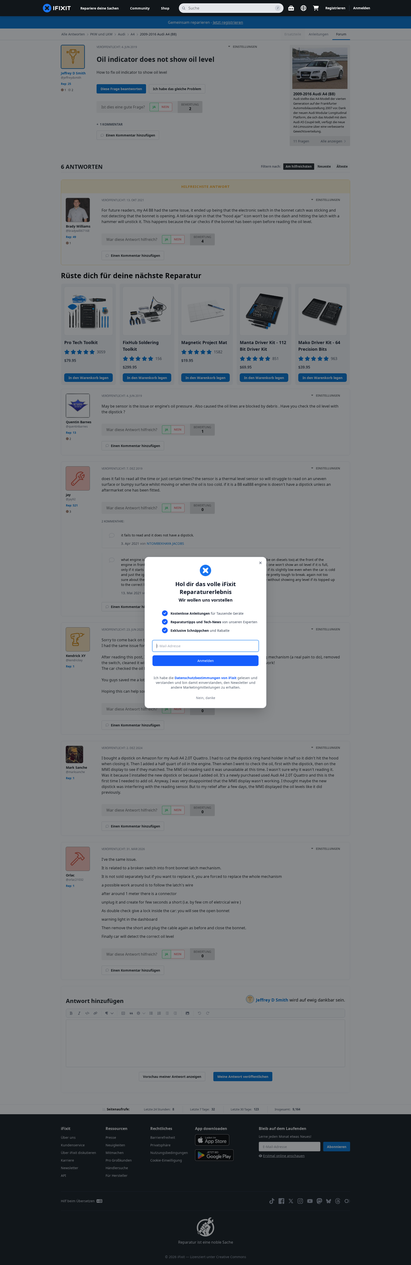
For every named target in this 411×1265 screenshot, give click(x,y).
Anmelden (205, 660)
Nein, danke (205, 698)
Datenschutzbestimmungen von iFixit (205, 678)
